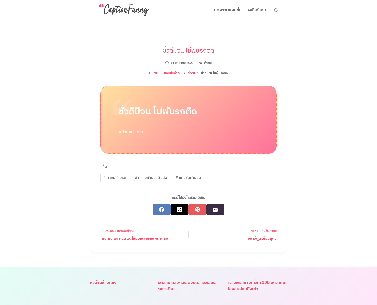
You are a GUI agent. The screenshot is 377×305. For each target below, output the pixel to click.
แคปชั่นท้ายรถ (188, 178)
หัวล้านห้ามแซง (103, 282)
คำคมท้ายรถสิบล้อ (151, 178)
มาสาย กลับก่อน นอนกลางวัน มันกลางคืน (187, 285)
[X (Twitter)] (179, 209)
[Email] (215, 209)
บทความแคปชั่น (228, 10)
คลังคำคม (257, 10)
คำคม (208, 63)
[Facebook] (162, 209)
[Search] (276, 10)
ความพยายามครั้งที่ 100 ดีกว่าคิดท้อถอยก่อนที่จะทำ (255, 285)
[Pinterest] (197, 209)
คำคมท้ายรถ (114, 178)
